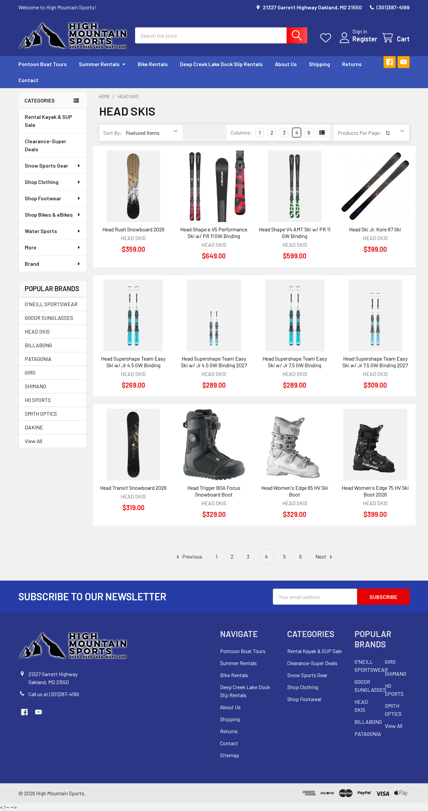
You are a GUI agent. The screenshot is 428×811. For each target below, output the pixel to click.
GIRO (30, 372)
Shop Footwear (43, 198)
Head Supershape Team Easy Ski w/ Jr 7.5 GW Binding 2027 (375, 361)
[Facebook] (390, 62)
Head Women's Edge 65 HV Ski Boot (294, 490)
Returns (352, 64)
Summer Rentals (99, 64)
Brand (32, 263)
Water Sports (41, 231)
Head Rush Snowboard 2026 (133, 229)
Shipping (319, 64)
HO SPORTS (38, 400)
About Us (286, 64)
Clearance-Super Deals (45, 145)
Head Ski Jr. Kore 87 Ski (375, 229)
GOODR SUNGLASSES (49, 318)
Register (364, 39)
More (30, 247)
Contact (28, 80)
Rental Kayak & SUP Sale (48, 121)
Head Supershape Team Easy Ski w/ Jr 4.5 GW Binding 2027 (214, 361)
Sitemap (229, 755)
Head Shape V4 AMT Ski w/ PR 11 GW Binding (294, 232)
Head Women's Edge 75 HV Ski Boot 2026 (375, 490)
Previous (191, 556)
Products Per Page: (360, 133)
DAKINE (34, 427)
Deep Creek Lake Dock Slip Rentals (221, 64)
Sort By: (112, 133)
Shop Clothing (42, 182)
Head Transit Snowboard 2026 (133, 487)
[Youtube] (404, 62)
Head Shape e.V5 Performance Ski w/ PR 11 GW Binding (213, 232)
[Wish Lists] (327, 38)
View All (33, 441)
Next (321, 556)
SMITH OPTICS (41, 413)
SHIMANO (35, 386)
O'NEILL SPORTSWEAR (51, 304)
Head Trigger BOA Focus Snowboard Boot (213, 490)
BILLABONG (38, 345)
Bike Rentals (153, 64)
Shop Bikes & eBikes (49, 214)
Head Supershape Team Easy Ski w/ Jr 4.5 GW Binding (133, 361)
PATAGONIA (38, 359)
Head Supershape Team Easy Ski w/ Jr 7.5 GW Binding (294, 361)
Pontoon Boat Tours (42, 64)
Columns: (241, 132)
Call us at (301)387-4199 (53, 694)
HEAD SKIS (37, 331)
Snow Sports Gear (46, 165)
